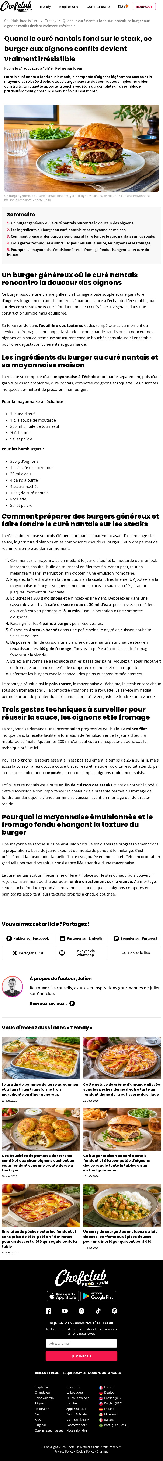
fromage (81, 294)
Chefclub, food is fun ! (21, 20)
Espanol (109, 1409)
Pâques (40, 1403)
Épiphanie (42, 1387)
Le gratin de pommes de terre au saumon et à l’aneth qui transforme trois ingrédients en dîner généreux (40, 1089)
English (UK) (112, 1398)
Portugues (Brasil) (116, 1425)
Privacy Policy (63, 1451)
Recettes (23, 6)
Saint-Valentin (44, 1398)
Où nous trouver (77, 1398)
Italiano (109, 1420)
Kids (38, 1420)
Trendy (45, 6)
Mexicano (110, 1414)
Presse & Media (77, 1414)
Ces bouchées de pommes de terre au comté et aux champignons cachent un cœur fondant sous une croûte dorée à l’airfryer (38, 1163)
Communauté (98, 6)
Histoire (71, 1403)
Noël (38, 1414)
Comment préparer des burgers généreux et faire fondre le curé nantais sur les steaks (83, 236)
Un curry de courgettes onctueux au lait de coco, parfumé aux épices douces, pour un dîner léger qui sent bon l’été (120, 1236)
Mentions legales (78, 1420)
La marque (73, 1387)
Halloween (42, 1409)
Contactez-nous (77, 1425)
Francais (110, 1387)
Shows (142, 6)
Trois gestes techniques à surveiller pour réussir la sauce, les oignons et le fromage (80, 243)
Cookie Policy (85, 1451)
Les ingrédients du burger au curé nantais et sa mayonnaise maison (68, 229)
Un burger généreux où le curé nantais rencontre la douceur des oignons (72, 223)
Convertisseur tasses (49, 1430)
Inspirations (68, 6)
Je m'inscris (81, 1356)
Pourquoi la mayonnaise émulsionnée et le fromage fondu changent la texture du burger (78, 252)
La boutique (74, 1392)
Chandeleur (43, 1392)
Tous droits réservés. (107, 1447)
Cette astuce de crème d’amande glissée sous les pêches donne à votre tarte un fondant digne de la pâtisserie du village (121, 1089)
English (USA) (113, 1403)
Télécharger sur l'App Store (63, 1296)
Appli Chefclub (76, 1409)
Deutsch (109, 1392)
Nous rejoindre (76, 1430)
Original (40, 1425)
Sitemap (103, 1451)
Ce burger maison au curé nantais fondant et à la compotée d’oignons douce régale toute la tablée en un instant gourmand (116, 1163)
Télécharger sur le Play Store (98, 1296)
